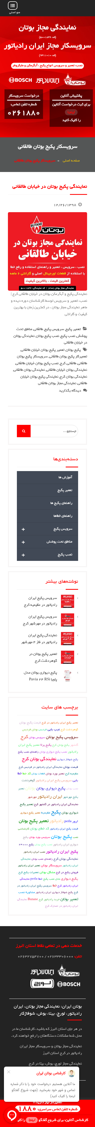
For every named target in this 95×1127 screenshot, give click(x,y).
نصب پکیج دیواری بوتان (53, 751)
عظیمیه (45, 812)
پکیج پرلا (45, 745)
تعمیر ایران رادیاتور (29, 865)
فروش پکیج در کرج (67, 872)
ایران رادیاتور (49, 796)
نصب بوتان (72, 788)
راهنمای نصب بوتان (42, 859)
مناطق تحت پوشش (47, 542)
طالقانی (38, 329)
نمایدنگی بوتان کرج (66, 859)
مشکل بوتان (47, 872)
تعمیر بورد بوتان (55, 773)
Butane (33, 899)
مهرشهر (32, 797)
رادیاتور (56, 821)
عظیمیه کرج (71, 773)
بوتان (30, 788)
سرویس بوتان (37, 737)
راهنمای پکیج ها (61, 503)
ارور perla (71, 821)
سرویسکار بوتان (51, 865)
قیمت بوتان (70, 767)
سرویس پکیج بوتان (62, 737)
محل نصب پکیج (51, 878)
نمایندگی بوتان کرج (73, 377)
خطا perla (36, 878)
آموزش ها (65, 477)
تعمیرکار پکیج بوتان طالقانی (68, 356)
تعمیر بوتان (69, 899)
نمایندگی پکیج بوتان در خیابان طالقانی (49, 186)
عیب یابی (54, 729)
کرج (62, 363)
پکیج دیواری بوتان (50, 788)
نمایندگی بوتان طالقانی (29, 370)
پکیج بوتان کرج (60, 744)
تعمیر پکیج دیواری (30, 812)
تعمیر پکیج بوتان (34, 821)
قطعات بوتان (38, 773)
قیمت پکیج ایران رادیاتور (64, 828)
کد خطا (26, 773)
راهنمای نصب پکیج (28, 751)
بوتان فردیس (30, 729)
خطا (55, 885)
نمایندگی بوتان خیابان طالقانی (66, 370)
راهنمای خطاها (63, 516)
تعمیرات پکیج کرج (28, 872)
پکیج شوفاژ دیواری (67, 759)
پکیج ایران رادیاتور (62, 851)
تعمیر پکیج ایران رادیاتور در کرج (60, 722)
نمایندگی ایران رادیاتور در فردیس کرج (40, 767)
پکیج (56, 812)
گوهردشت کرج (69, 729)
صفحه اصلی (71, 161)
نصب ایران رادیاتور (34, 852)
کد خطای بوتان (39, 828)
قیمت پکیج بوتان (30, 722)
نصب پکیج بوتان (47, 336)
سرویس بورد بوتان (39, 837)
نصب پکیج (67, 336)
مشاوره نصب (26, 892)
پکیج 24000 (26, 844)
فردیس (43, 729)
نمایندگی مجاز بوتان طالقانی (57, 383)
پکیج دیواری (69, 878)
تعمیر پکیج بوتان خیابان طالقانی (42, 350)
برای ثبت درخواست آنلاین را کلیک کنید (71, 112)
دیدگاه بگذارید (70, 391)
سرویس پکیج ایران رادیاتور (54, 780)
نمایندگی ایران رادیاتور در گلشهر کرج (56, 804)
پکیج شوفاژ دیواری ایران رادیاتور (54, 892)
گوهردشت (28, 780)
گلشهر (74, 745)
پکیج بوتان (73, 350)
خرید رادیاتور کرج (49, 899)
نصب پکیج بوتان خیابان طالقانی (37, 363)
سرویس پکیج (54, 329)
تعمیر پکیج (73, 329)
